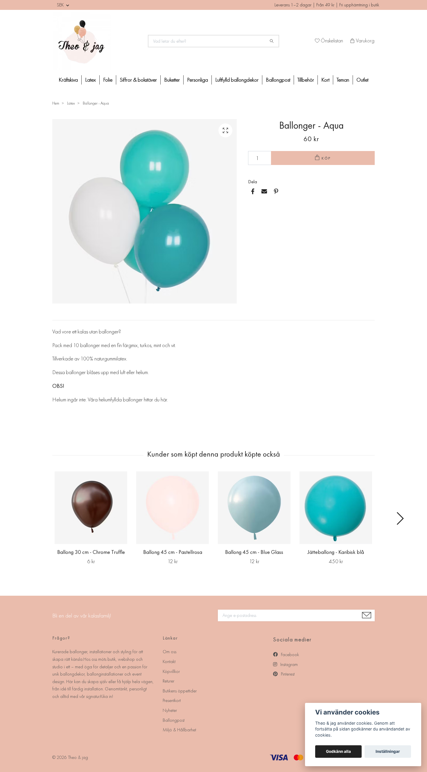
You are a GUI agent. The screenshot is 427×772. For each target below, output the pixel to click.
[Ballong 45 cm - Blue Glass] (254, 507)
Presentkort (172, 700)
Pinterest (287, 674)
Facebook (289, 654)
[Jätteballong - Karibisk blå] (335, 507)
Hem (55, 103)
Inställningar (388, 751)
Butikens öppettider (180, 691)
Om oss (169, 652)
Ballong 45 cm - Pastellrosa (172, 552)
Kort (325, 79)
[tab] (59, 315)
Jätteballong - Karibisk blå (336, 552)
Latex (90, 79)
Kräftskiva (68, 79)
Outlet (362, 79)
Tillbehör (305, 79)
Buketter (172, 79)
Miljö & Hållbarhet (179, 730)
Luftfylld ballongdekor (237, 79)
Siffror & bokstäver (138, 79)
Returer (168, 681)
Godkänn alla (338, 751)
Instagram (288, 664)
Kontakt (169, 661)
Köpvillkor (171, 671)
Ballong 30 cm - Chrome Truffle (91, 552)
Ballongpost (278, 79)
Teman (343, 79)
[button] (400, 518)
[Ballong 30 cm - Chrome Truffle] (91, 507)
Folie (107, 79)
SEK (61, 5)
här (164, 399)
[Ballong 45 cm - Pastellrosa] (172, 507)
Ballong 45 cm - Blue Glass (254, 552)
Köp (326, 158)
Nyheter (170, 710)
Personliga (197, 79)
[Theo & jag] (97, 41)
